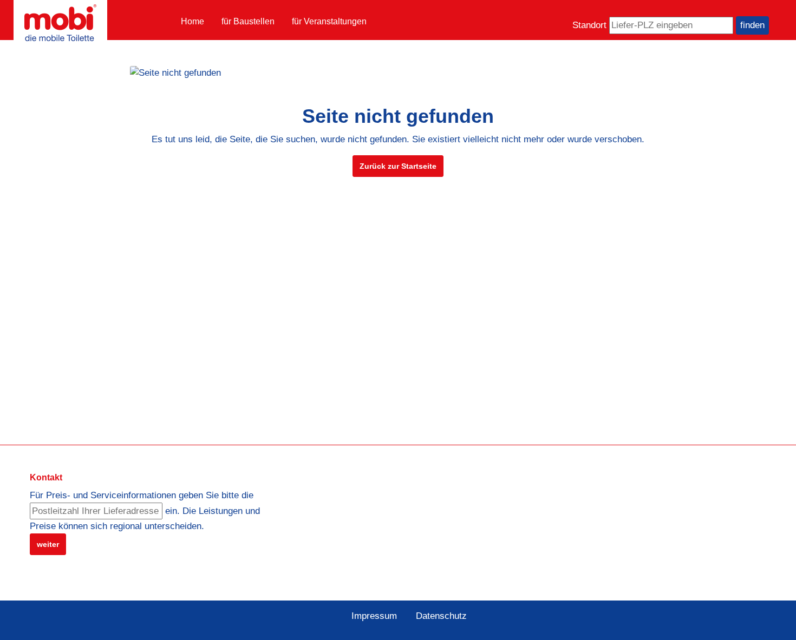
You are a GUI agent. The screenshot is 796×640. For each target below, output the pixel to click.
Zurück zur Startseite (398, 166)
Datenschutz (441, 616)
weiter (48, 544)
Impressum (374, 616)
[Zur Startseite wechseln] (60, 22)
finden (752, 25)
